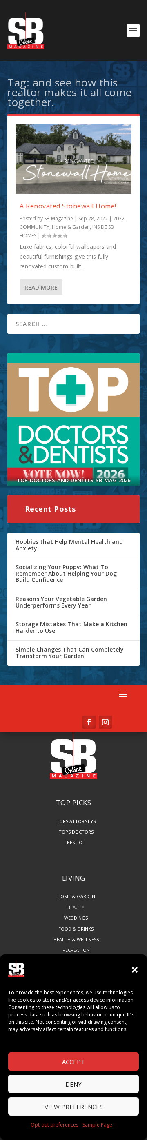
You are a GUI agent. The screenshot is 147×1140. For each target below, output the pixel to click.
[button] (135, 970)
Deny (73, 1084)
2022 (119, 218)
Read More (41, 287)
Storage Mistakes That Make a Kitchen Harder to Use (71, 627)
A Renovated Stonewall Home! (68, 206)
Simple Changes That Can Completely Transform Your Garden (70, 652)
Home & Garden (71, 227)
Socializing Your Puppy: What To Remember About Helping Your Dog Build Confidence (66, 573)
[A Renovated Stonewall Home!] (73, 159)
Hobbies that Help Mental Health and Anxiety (69, 545)
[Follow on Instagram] (105, 722)
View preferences (74, 1106)
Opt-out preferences (54, 1124)
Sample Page (97, 1124)
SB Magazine (58, 218)
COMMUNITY (34, 227)
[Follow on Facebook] (89, 722)
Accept (73, 1062)
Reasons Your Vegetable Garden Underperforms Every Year (61, 602)
